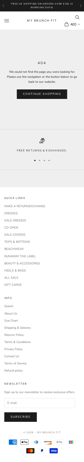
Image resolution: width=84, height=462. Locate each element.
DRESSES (11, 213)
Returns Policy (14, 335)
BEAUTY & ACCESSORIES (22, 263)
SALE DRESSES (15, 220)
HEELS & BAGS (15, 270)
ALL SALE (11, 278)
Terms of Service (15, 363)
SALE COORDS (14, 235)
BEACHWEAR (13, 249)
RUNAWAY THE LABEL (20, 256)
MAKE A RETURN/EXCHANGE (24, 206)
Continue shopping (42, 94)
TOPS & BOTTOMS (17, 242)
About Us (10, 313)
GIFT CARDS (13, 285)
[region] (42, 145)
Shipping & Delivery (17, 328)
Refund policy (13, 370)
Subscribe (21, 417)
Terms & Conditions (17, 342)
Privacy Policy (13, 349)
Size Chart (11, 321)
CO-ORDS (11, 227)
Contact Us (11, 356)
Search (8, 306)
